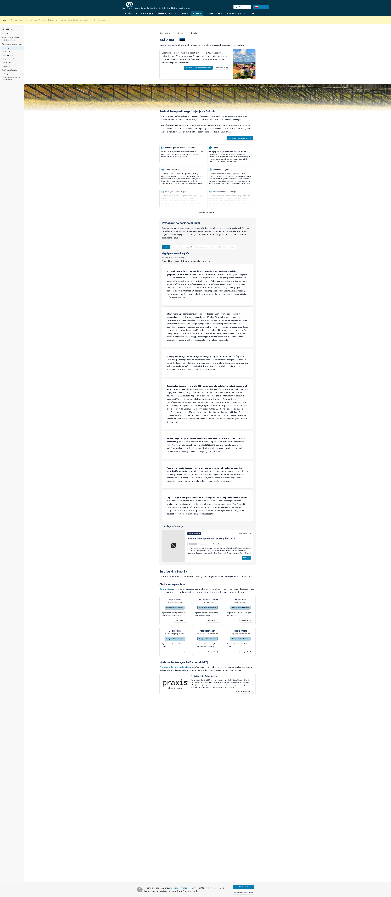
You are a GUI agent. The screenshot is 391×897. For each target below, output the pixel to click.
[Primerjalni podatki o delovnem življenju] (202, 148)
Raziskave (6, 52)
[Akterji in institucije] (202, 170)
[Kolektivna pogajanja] (250, 170)
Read (245, 558)
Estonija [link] (194, 33)
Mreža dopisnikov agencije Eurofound (175, 667)
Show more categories (207, 212)
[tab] (166, 247)
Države (180, 33)
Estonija (5, 33)
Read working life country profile (238, 138)
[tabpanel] (207, 407)
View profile (179, 621)
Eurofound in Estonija (9, 70)
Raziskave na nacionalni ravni (12, 44)
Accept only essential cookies (243, 892)
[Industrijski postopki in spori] (202, 192)
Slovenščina (262, 7)
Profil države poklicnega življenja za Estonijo (10, 38)
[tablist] (199, 247)
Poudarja (6, 48)
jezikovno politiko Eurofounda (94, 20)
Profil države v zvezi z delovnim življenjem (198, 68)
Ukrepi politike (7, 63)
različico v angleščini (68, 20)
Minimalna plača (8, 55)
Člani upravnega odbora (10, 74)
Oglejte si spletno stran (243, 692)
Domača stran (130, 13)
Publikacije (6, 66)
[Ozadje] (250, 148)
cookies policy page (178, 888)
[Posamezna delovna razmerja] (250, 192)
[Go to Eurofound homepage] (127, 5)
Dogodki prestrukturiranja (11, 59)
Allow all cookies (244, 887)
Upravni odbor (165, 589)
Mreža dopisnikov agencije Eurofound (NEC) (11, 79)
